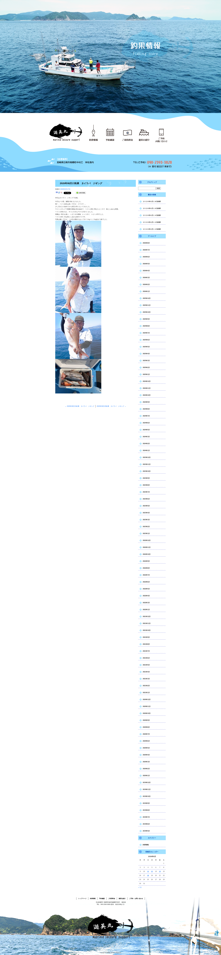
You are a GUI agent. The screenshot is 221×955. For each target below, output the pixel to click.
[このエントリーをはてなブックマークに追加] (57, 193)
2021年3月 (146, 679)
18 (148, 875)
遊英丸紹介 (145, 132)
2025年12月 (147, 298)
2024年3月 (146, 436)
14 (160, 871)
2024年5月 (146, 430)
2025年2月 (146, 367)
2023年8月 (146, 485)
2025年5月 (146, 347)
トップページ (66, 132)
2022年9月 (146, 561)
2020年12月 (147, 699)
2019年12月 (147, 782)
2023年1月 (146, 533)
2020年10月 (147, 713)
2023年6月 (146, 499)
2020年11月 (147, 706)
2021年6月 (146, 658)
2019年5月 (146, 831)
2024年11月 (147, 388)
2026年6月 (146, 257)
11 (148, 871)
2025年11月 (147, 305)
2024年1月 (146, 450)
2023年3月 (146, 520)
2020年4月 (146, 755)
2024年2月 (146, 443)
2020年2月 (146, 769)
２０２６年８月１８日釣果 (152, 201)
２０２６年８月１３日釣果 (152, 222)
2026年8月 (146, 243)
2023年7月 (146, 492)
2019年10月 (147, 796)
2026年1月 (146, 291)
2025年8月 (146, 326)
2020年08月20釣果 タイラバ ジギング (111, 406)
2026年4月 (146, 270)
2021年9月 (146, 637)
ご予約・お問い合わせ (164, 132)
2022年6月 (146, 582)
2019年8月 (146, 810)
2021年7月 (146, 651)
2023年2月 (146, 526)
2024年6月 (146, 423)
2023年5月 (146, 506)
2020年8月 (146, 727)
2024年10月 (147, 395)
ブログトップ (152, 182)
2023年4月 (146, 513)
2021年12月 (147, 616)
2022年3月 (146, 603)
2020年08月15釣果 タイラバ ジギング (79, 406)
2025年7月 (146, 333)
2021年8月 (146, 644)
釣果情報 (93, 132)
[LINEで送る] (81, 193)
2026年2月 (146, 284)
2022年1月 (146, 609)
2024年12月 (147, 381)
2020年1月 (146, 775)
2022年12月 (147, 540)
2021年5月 (146, 665)
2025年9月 (146, 319)
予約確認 (111, 132)
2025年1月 (146, 374)
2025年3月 (146, 360)
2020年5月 (146, 748)
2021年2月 (146, 686)
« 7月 (140, 887)
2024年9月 (146, 402)
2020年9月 (146, 720)
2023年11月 (147, 464)
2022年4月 (146, 596)
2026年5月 (146, 264)
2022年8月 (146, 568)
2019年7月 (146, 817)
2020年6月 (146, 741)
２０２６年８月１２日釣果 (152, 229)
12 (152, 871)
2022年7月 (146, 575)
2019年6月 (146, 824)
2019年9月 (146, 803)
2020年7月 (146, 734)
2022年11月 (147, 547)
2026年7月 (146, 250)
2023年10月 (147, 471)
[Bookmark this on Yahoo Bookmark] (62, 193)
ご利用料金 (128, 132)
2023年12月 (147, 457)
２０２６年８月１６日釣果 (152, 208)
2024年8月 (146, 409)
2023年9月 (146, 478)
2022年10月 (147, 554)
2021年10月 (147, 630)
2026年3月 (146, 277)
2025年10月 (147, 312)
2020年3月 (146, 762)
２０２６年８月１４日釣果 (152, 215)
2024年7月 (146, 416)
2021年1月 (146, 692)
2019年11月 (147, 789)
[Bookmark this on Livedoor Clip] (59, 193)
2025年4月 (146, 353)
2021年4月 (146, 672)
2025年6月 (146, 340)
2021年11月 (147, 623)
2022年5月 (146, 589)
